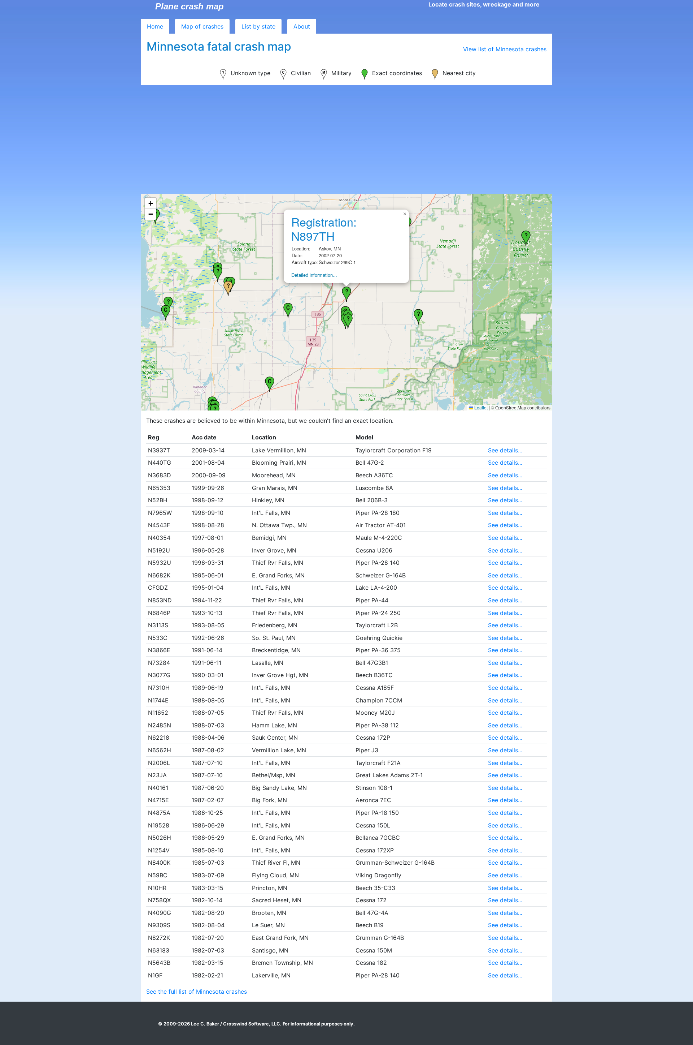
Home (155, 26)
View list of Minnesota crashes (504, 49)
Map (202, 26)
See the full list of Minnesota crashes (196, 991)
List (258, 26)
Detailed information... (314, 274)
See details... (505, 450)
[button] (269, 383)
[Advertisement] (346, 139)
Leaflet (480, 407)
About (301, 26)
